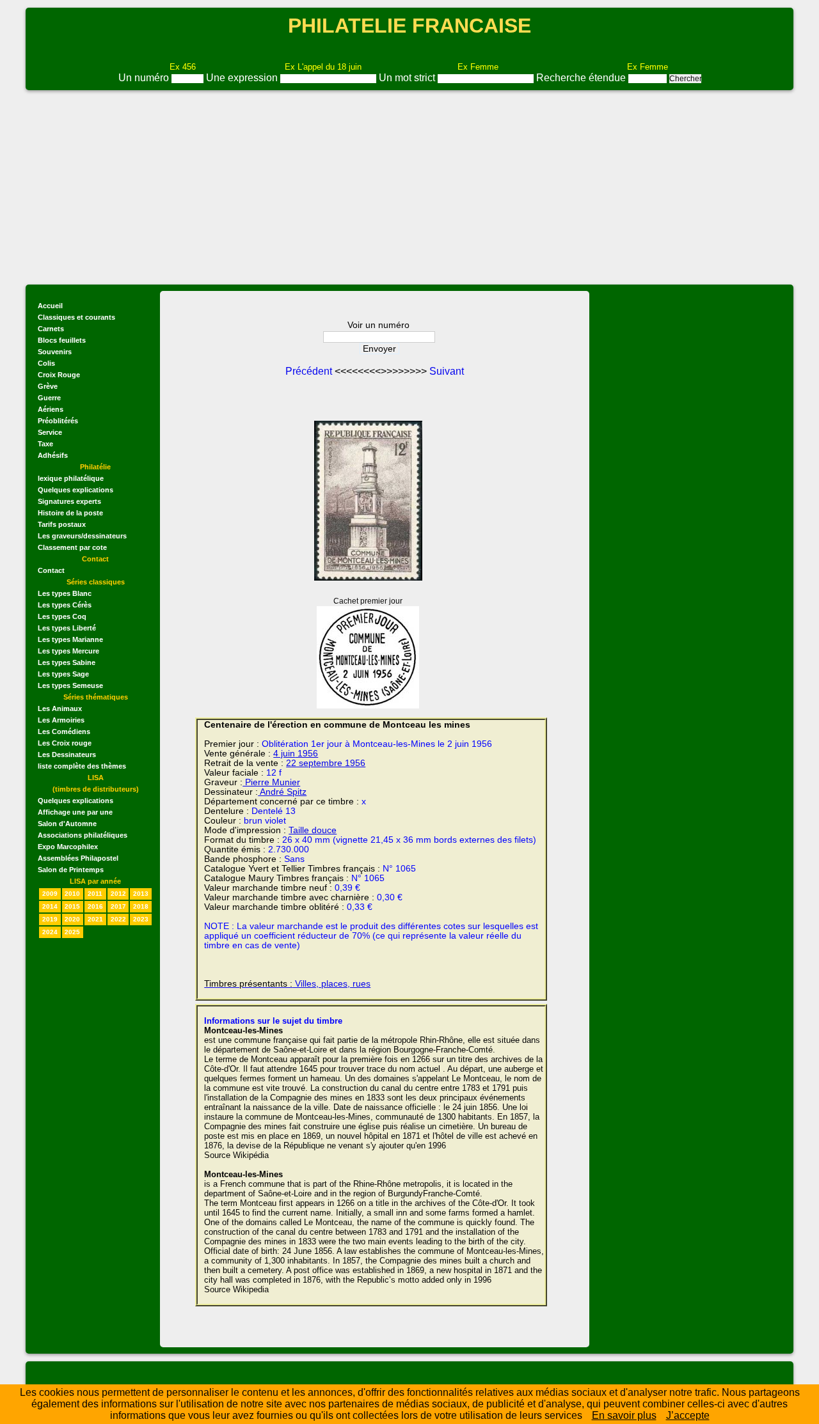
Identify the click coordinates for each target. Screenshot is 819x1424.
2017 (118, 906)
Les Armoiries (61, 720)
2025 (72, 931)
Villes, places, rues (287, 984)
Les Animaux (60, 708)
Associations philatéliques (82, 835)
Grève (48, 386)
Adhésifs (53, 455)
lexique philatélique (71, 478)
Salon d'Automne (67, 823)
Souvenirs (55, 352)
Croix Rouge (59, 375)
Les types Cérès (64, 605)
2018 (140, 906)
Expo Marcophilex (68, 846)
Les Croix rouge (64, 743)
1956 (306, 753)
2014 (50, 906)
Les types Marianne (70, 639)
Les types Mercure (68, 651)
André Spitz (282, 792)
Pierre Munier (271, 782)
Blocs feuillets (62, 340)
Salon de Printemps (71, 869)
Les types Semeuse (70, 685)
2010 (72, 893)
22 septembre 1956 (325, 763)
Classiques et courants (76, 317)
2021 (95, 919)
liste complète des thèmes (82, 766)
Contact (51, 570)
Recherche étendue (582, 77)
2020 (72, 919)
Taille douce (313, 830)
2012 (118, 893)
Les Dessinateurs (67, 754)
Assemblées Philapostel (78, 858)
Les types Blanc (64, 593)
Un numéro (144, 77)
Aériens (50, 409)
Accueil (50, 305)
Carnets (51, 329)
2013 (140, 893)
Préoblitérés (58, 421)
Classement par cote (72, 547)
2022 (118, 919)
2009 (50, 893)
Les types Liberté (67, 628)
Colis (46, 363)
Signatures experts (69, 501)
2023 (140, 919)
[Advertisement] (409, 187)
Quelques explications (75, 490)
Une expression (243, 77)
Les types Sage (63, 674)
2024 (50, 931)
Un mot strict (408, 77)
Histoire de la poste (70, 513)
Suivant (446, 371)
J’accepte (688, 1415)
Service (50, 432)
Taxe (45, 444)
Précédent (310, 371)
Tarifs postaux (62, 524)
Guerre (49, 398)
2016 (95, 906)
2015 (72, 906)
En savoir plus (624, 1415)
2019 (50, 919)
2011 (95, 893)
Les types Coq (62, 616)
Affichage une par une (75, 812)
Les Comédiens (64, 731)
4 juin (284, 753)
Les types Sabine (66, 662)
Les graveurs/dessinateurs (82, 536)
